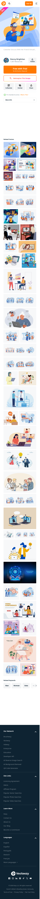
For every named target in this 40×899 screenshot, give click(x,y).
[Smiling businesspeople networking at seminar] (20, 588)
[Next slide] (31, 847)
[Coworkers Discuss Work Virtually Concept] (11, 322)
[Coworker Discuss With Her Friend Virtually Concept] (11, 148)
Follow (32, 61)
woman (17, 848)
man (7, 848)
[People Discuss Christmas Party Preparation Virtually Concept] (28, 177)
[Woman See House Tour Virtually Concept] (11, 165)
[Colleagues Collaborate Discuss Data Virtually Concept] (26, 163)
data (26, 848)
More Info (8, 98)
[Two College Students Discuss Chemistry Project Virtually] (11, 759)
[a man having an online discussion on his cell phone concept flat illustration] (20, 489)
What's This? (24, 95)
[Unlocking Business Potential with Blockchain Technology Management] (12, 307)
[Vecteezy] (3, 3)
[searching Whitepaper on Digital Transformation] (9, 640)
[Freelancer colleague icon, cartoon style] (11, 454)
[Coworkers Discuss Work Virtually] (13, 179)
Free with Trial (20, 69)
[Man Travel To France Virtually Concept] (11, 231)
